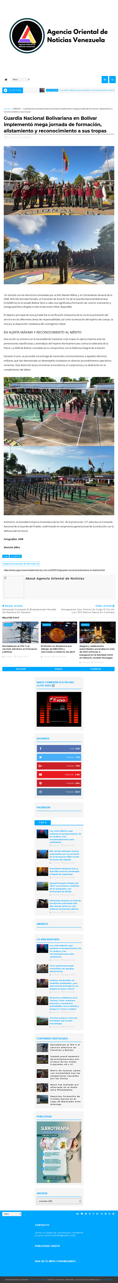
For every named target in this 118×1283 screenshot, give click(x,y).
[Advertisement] (59, 99)
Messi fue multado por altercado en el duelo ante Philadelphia (64, 1087)
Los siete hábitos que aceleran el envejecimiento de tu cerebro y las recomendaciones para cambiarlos (65, 836)
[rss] (109, 1214)
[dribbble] (89, 1214)
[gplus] (97, 1214)
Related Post (10, 617)
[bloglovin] (82, 1214)
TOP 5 (43, 822)
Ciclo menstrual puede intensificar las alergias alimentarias (62, 968)
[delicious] (85, 1214)
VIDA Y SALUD (25, 90)
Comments (75, 822)
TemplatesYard (37, 1280)
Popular (59, 822)
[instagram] (101, 1214)
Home (7, 109)
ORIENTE (16, 109)
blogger (21, 669)
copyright (107, 1280)
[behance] (77, 1214)
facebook (96, 669)
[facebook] (93, 1214)
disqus (58, 669)
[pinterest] (105, 1214)
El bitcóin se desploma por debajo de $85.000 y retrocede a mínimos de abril (58, 649)
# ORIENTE (16, 556)
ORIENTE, (27, 137)
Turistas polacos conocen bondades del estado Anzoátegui (63, 1021)
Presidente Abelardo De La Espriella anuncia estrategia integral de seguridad (64, 871)
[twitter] (113, 1214)
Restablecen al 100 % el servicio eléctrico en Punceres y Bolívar (19, 649)
